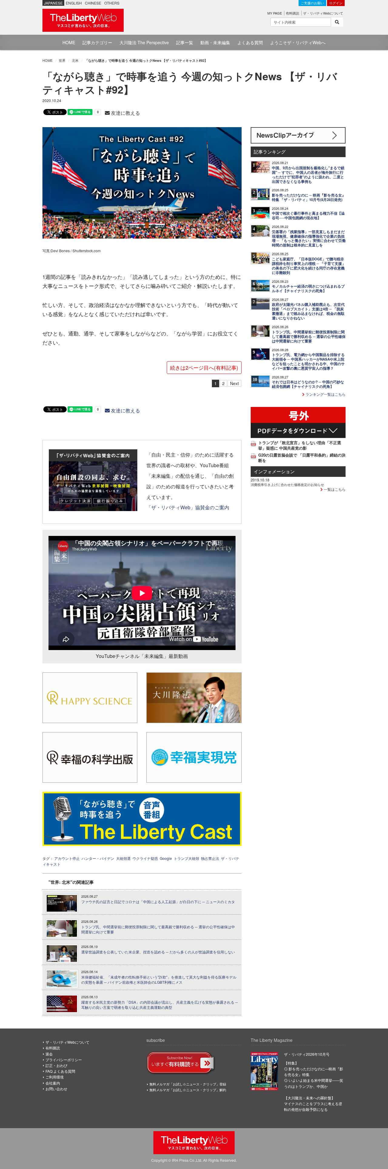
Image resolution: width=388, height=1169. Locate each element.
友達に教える (125, 112)
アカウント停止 (67, 858)
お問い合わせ (56, 1088)
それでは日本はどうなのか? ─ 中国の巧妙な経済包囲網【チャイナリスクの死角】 (308, 384)
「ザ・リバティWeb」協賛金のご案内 (187, 507)
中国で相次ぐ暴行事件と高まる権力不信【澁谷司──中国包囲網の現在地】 (308, 215)
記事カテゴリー (97, 42)
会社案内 (52, 1082)
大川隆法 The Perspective (144, 42)
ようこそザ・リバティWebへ (298, 42)
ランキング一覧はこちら (325, 394)
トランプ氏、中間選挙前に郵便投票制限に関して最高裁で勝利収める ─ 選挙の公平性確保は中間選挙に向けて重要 (158, 929)
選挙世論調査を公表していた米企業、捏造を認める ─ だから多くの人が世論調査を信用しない (158, 951)
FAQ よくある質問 (60, 1071)
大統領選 (123, 858)
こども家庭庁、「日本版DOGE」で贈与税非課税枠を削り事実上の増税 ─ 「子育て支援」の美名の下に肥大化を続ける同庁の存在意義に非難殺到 (309, 265)
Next (234, 383)
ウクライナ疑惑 (145, 858)
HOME (68, 42)
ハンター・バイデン (98, 858)
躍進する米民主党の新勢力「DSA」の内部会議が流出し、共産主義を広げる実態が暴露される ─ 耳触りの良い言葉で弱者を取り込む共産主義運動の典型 (159, 1005)
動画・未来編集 (215, 42)
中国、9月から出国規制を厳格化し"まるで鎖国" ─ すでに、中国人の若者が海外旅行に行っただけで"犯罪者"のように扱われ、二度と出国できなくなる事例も (308, 174)
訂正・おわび (56, 1065)
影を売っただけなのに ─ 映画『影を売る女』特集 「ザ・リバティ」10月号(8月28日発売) (309, 197)
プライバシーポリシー (63, 1059)
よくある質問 (250, 42)
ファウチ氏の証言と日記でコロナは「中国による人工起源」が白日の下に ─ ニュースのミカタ (158, 901)
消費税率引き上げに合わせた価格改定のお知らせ (287, 484)
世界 (62, 60)
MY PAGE (274, 13)
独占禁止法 (210, 858)
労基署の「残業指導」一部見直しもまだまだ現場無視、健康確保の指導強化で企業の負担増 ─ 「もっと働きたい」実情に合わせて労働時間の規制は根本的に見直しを (309, 238)
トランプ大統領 (186, 858)
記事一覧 (184, 42)
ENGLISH (74, 2)
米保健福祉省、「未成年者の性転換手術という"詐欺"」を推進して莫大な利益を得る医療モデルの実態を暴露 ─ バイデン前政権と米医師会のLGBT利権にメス (158, 980)
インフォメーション (274, 471)
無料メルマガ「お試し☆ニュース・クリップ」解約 (187, 1089)
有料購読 (292, 13)
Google (166, 858)
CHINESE (93, 2)
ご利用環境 (54, 1076)
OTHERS (111, 2)
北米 (75, 60)
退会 (49, 1053)
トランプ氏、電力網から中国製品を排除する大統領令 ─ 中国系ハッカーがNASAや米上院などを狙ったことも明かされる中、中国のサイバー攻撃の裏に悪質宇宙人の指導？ (308, 361)
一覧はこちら (334, 489)
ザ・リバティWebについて (323, 13)
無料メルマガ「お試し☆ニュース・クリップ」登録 (187, 1083)
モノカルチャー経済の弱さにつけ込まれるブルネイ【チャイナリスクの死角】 (308, 288)
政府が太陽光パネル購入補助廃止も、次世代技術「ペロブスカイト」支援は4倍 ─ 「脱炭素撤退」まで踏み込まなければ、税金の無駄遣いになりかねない (308, 311)
